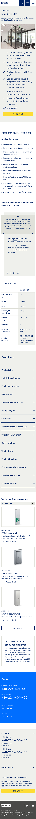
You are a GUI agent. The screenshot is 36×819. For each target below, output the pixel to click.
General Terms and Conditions (24, 812)
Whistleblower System (7, 812)
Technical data (29, 133)
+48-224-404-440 (14, 688)
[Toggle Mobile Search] (21, 3)
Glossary (24, 815)
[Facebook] (30, 806)
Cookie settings (16, 815)
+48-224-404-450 (14, 697)
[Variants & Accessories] (18, 504)
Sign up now (18, 791)
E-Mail (27, 661)
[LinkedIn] (27, 806)
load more (18, 628)
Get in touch (7, 767)
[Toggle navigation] (33, 3)
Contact (5, 733)
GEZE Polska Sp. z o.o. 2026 (9, 810)
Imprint (30, 815)
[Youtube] (33, 806)
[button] (8, 273)
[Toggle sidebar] (27, 3)
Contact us (18, 114)
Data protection (5, 815)
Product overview (10, 133)
